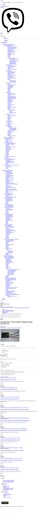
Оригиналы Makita (13, 128)
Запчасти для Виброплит (8, 197)
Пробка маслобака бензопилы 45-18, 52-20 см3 (8, 379)
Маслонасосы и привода (10, 179)
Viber (4, 496)
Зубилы (11, 111)
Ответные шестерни (11, 66)
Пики (11, 113)
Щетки (9, 55)
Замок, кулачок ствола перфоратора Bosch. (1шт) (8, 389)
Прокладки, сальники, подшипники (12, 287)
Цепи (7, 188)
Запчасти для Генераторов (8, 214)
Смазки (9, 102)
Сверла (9, 79)
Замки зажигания (9, 218)
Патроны (9, 74)
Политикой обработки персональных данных (22, 307)
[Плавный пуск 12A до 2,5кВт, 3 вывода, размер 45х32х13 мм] (10, 327)
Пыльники (9, 99)
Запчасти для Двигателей (8, 224)
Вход (5, 37)
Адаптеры (7, 165)
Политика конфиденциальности (8, 488)
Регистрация (6, 38)
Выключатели (10, 121)
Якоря (9, 56)
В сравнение (6, 356)
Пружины (7, 234)
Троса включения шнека (12, 270)
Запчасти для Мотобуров (8, 255)
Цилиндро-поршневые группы (11, 189)
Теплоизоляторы (8, 186)
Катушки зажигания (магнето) (11, 230)
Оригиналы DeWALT (13, 127)
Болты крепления (9, 166)
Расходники (8, 295)
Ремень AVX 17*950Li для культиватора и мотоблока (9, 469)
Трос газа (7, 212)
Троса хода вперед (11, 273)
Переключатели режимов (12, 96)
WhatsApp (5, 495)
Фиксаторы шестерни (11, 53)
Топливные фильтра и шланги (11, 187)
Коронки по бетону (13, 112)
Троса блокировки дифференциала (13, 269)
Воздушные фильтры (9, 172)
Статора (9, 52)
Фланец (9, 68)
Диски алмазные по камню (14, 58)
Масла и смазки (8, 261)
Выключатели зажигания (10, 240)
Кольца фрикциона (9, 260)
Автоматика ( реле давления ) (11, 143)
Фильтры (7, 153)
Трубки (7, 152)
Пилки (9, 83)
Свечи (7, 184)
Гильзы (9, 95)
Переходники (8, 149)
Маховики (7, 180)
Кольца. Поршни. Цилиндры (10, 146)
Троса (7, 249)
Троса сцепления (10, 272)
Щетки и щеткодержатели (12, 69)
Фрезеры (7, 122)
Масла (7, 178)
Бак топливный (8, 225)
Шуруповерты (8, 125)
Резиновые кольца (11, 100)
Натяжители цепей (9, 181)
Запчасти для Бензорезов (8, 193)
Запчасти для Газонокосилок (9, 207)
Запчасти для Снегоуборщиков (9, 257)
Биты (11, 136)
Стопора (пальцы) (9, 248)
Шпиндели (10, 54)
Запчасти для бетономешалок (9, 138)
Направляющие (10, 85)
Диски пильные (12, 59)
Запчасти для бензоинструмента (8, 481)
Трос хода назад (10, 252)
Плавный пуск (10, 50)
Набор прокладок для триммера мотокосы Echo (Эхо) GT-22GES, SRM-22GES (13, 430)
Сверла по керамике (13, 81)
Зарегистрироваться (9, 306)
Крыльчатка (8, 147)
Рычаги (7, 265)
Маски (7, 157)
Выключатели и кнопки (12, 46)
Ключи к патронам (11, 72)
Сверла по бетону (13, 80)
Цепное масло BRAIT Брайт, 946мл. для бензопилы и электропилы (11, 450)
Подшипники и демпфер (12, 97)
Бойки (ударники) (11, 93)
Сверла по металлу (13, 82)
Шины (7, 190)
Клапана (7, 145)
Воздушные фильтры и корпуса (11, 279)
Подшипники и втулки (11, 51)
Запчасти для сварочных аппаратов (10, 156)
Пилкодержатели (11, 86)
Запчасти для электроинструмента (8, 480)
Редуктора (7, 151)
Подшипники (10, 67)
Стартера (7, 185)
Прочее (9, 57)
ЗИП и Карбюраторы (9, 175)
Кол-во (1, 354)
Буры (11, 110)
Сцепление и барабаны (10, 291)
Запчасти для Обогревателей (9, 256)
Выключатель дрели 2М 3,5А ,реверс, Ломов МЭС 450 (9, 398)
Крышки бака (8, 231)
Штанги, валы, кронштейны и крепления (13, 294)
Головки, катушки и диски (12, 296)
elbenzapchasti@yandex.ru (7, 494)
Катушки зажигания (9, 176)
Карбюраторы (8, 195)
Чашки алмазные (12, 62)
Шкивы (9, 118)
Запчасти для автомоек (8, 137)
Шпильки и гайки (9, 191)
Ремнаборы (10, 101)
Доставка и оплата (6, 485)
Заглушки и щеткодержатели (12, 47)
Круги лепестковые (13, 61)
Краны (7, 242)
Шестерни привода (9, 140)
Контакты (4, 486)
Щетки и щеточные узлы (12, 107)
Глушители (8, 174)
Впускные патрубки (9, 173)
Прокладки (8, 150)
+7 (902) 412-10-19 (6, 493)
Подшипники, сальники (12, 75)
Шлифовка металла (13, 63)
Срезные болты (8, 267)
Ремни (9, 117)
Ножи (9, 115)
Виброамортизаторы (9, 199)
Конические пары (11, 49)
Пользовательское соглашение (8, 489)
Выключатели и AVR (9, 216)
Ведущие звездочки (9, 159)
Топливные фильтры (9, 206)
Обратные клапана (9, 148)
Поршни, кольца (8, 233)
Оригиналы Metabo (13, 129)
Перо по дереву (10, 76)
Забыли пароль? (3, 306)
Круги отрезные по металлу (14, 60)
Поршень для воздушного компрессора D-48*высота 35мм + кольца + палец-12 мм (14, 409)
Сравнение (6, 40)
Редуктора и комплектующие (11, 288)
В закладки (2, 356)
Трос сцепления (10, 251)
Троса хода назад (10, 274)
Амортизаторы (8, 171)
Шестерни (9, 88)
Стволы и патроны (11, 104)
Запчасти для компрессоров (8, 142)
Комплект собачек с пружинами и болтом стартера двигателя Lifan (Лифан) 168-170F (15, 420)
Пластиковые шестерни (10, 161)
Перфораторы (8, 92)
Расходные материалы (11, 109)
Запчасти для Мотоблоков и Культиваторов (11, 239)
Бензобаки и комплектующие (11, 278)
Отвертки (7, 182)
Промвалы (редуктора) (11, 98)
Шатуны (9, 105)
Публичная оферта (6, 487)
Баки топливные (8, 198)
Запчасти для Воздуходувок (8, 204)
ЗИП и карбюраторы (9, 229)
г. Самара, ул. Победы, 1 (7, 497)
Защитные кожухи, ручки (12, 48)
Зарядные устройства (11, 130)
